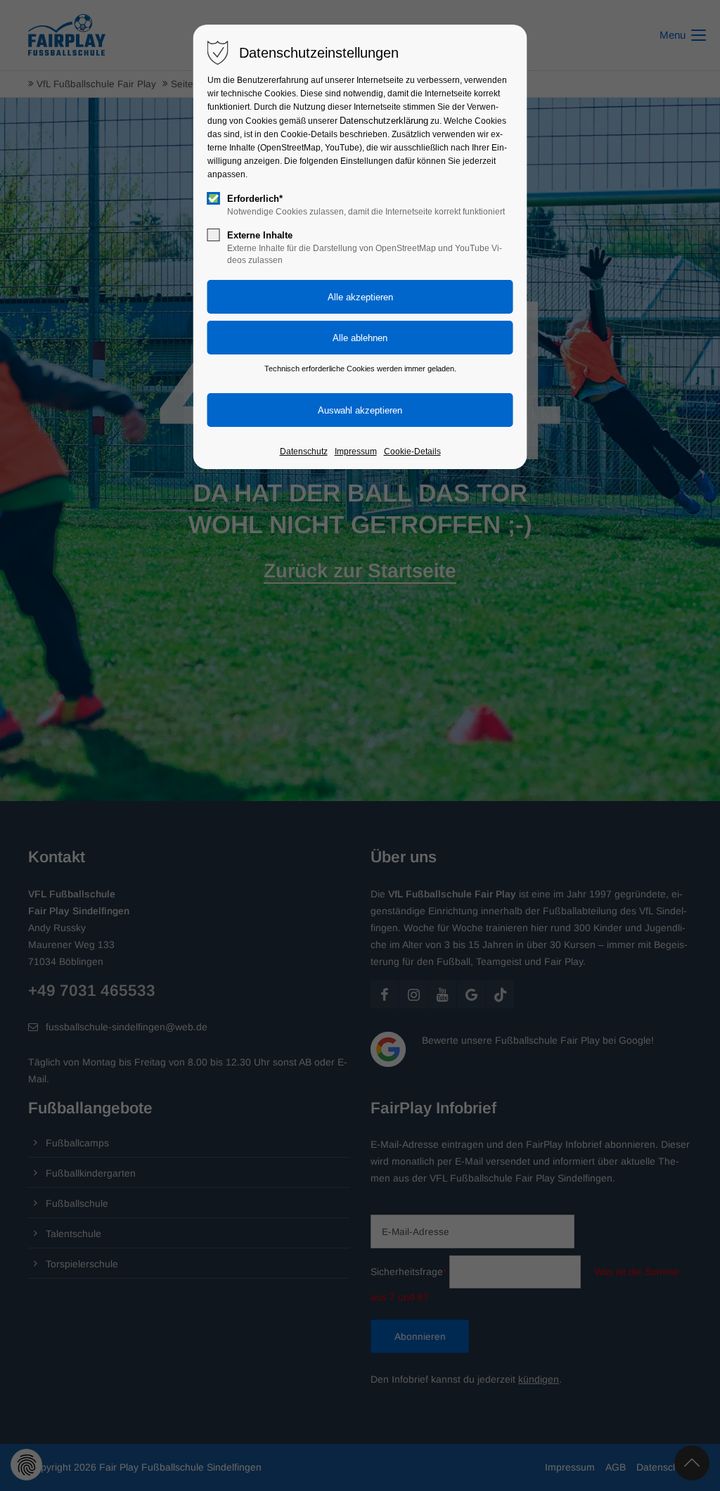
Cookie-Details (412, 451)
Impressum (356, 451)
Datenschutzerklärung (384, 120)
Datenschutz (304, 451)
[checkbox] (213, 198)
